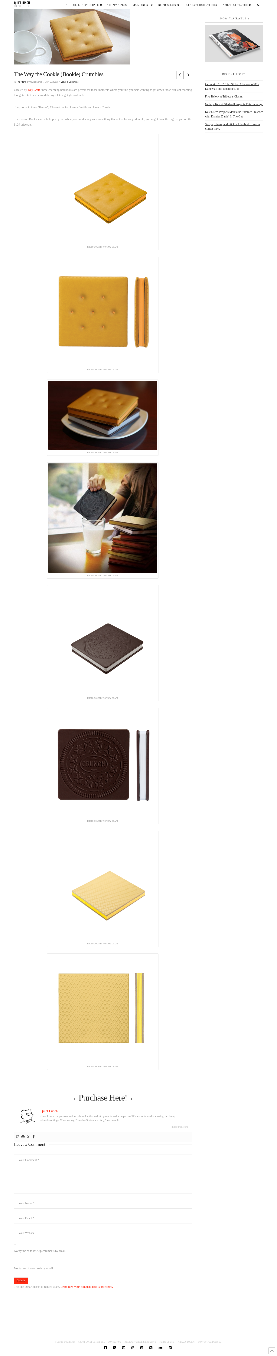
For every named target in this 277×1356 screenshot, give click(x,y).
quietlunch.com (179, 1126)
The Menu (21, 82)
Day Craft (34, 89)
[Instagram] (17, 1137)
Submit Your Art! (65, 1342)
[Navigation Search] (258, 4)
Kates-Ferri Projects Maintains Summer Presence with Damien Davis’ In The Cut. (234, 114)
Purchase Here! (103, 1097)
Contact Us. (114, 1342)
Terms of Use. (166, 1342)
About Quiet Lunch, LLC (91, 1342)
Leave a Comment (69, 82)
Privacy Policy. (186, 1342)
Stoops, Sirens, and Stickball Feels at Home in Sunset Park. (232, 126)
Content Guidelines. (210, 1342)
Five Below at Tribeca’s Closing (224, 96)
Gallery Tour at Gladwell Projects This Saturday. (234, 104)
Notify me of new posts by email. (34, 1268)
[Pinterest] (23, 1137)
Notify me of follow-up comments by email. (40, 1250)
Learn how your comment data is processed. (86, 1286)
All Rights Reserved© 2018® (140, 1342)
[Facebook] (33, 1137)
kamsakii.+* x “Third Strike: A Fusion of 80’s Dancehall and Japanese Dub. (232, 86)
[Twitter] (28, 1137)
